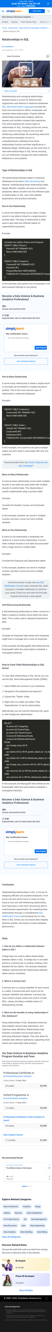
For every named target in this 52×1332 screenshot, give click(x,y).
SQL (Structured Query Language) (18, 107)
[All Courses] (3, 11)
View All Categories (11, 1237)
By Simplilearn (8, 46)
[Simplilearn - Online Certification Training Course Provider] (13, 11)
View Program (41, 348)
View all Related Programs (26, 361)
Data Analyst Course (13, 1135)
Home (4, 28)
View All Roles (26, 1290)
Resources (13, 28)
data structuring (32, 181)
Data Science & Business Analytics (33, 28)
